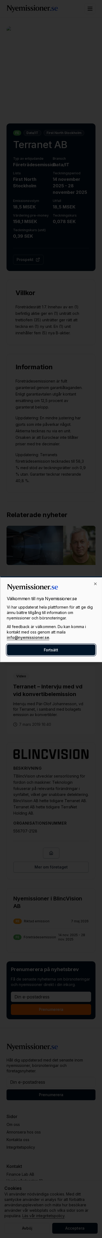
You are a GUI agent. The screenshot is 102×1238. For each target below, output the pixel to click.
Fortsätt (51, 649)
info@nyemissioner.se (28, 637)
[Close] (95, 584)
